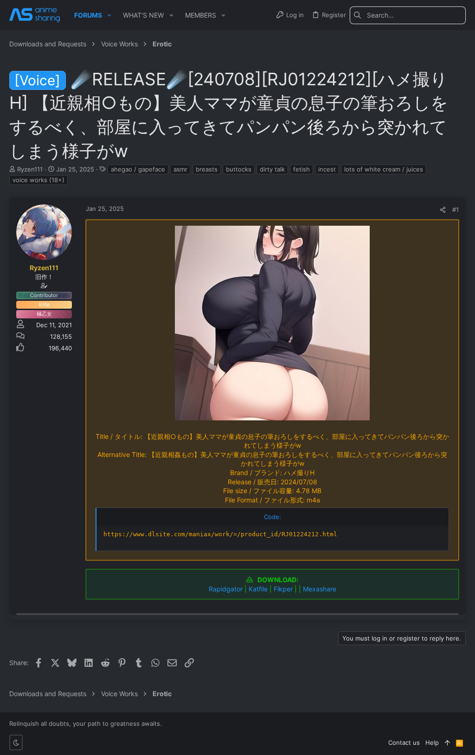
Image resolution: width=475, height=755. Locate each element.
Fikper (283, 589)
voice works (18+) (38, 180)
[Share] (442, 209)
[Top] (447, 742)
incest (327, 169)
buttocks (238, 169)
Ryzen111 (30, 169)
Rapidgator (226, 589)
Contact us (404, 742)
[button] (109, 15)
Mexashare (319, 589)
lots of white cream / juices (383, 169)
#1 (455, 209)
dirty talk (272, 169)
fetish (301, 169)
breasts (207, 169)
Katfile (258, 589)
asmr (180, 169)
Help (432, 742)
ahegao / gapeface (138, 169)
